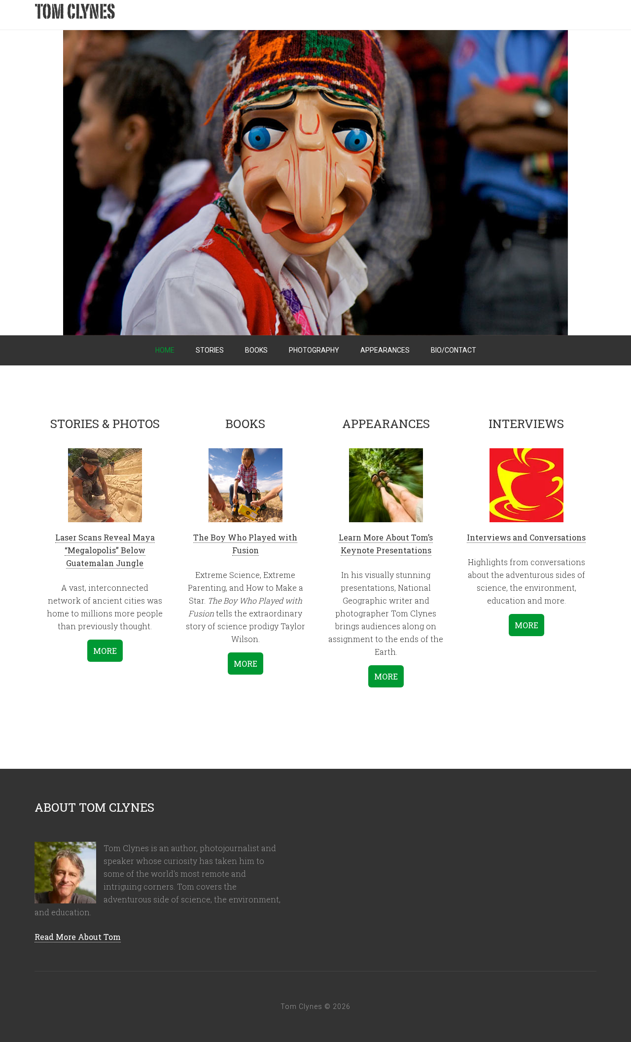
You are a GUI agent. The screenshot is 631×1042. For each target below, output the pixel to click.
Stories (210, 350)
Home (165, 350)
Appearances (385, 350)
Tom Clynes (138, 15)
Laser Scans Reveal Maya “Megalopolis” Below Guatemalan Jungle (105, 550)
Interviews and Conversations (526, 537)
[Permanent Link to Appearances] (386, 482)
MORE (105, 651)
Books (256, 350)
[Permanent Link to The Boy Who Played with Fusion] (245, 482)
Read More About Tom (78, 937)
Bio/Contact (453, 350)
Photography (314, 350)
